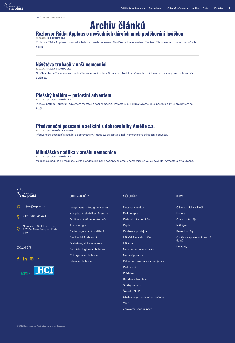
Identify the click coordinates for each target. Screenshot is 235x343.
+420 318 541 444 (34, 216)
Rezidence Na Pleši (135, 279)
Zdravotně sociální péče (137, 309)
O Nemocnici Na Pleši (189, 207)
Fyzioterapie (130, 213)
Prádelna (128, 273)
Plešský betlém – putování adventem (73, 95)
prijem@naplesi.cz (34, 206)
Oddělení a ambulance (132, 8)
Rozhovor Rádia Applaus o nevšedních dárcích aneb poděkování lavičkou (109, 33)
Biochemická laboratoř (83, 237)
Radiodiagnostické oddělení (87, 231)
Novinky (70, 130)
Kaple (126, 225)
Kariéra (195, 8)
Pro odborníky (184, 231)
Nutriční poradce (133, 255)
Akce (50, 69)
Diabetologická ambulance (86, 243)
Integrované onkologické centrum (90, 207)
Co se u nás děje (56, 38)
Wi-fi (126, 303)
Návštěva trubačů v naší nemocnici (71, 64)
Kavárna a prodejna (135, 231)
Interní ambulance (81, 261)
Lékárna (128, 243)
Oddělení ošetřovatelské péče (88, 219)
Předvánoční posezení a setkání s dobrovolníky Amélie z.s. (95, 125)
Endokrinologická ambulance (87, 249)
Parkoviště (129, 267)
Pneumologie (78, 225)
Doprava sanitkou (134, 207)
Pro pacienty (155, 8)
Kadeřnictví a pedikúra (136, 219)
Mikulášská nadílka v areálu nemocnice (76, 152)
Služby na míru (132, 285)
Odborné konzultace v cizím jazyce (144, 261)
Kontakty (218, 8)
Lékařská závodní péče (137, 237)
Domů (38, 17)
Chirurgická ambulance (84, 255)
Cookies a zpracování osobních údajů (194, 238)
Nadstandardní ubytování (138, 249)
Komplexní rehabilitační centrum (89, 213)
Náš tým (181, 225)
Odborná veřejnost (176, 8)
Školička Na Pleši (133, 291)
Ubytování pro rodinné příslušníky (143, 297)
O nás (205, 8)
